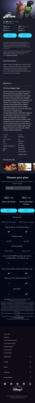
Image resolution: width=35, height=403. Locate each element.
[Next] (32, 167)
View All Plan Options (9, 61)
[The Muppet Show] (9, 167)
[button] (17, 357)
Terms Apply (7, 299)
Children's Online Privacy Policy (10, 340)
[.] (5, 384)
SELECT (10, 35)
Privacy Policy (6, 337)
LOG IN (30, 2)
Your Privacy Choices (8, 349)
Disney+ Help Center (19, 317)
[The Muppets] (24, 167)
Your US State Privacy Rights (9, 343)
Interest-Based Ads (7, 352)
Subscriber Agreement (8, 346)
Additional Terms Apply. (12, 55)
